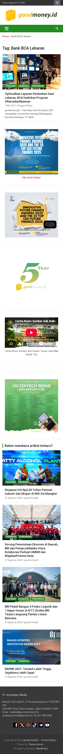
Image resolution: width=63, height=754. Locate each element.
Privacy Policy (48, 740)
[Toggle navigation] (6, 28)
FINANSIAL (23, 86)
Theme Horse (35, 744)
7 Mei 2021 (10, 105)
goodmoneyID (31, 498)
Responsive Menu (57, 3)
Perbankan (38, 86)
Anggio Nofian (25, 105)
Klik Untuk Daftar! (31, 177)
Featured (11, 86)
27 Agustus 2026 (13, 498)
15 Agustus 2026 (13, 676)
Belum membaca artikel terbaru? (29, 446)
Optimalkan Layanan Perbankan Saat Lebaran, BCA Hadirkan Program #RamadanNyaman (29, 97)
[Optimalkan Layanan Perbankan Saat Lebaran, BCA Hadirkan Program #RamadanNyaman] (31, 72)
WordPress (42, 748)
